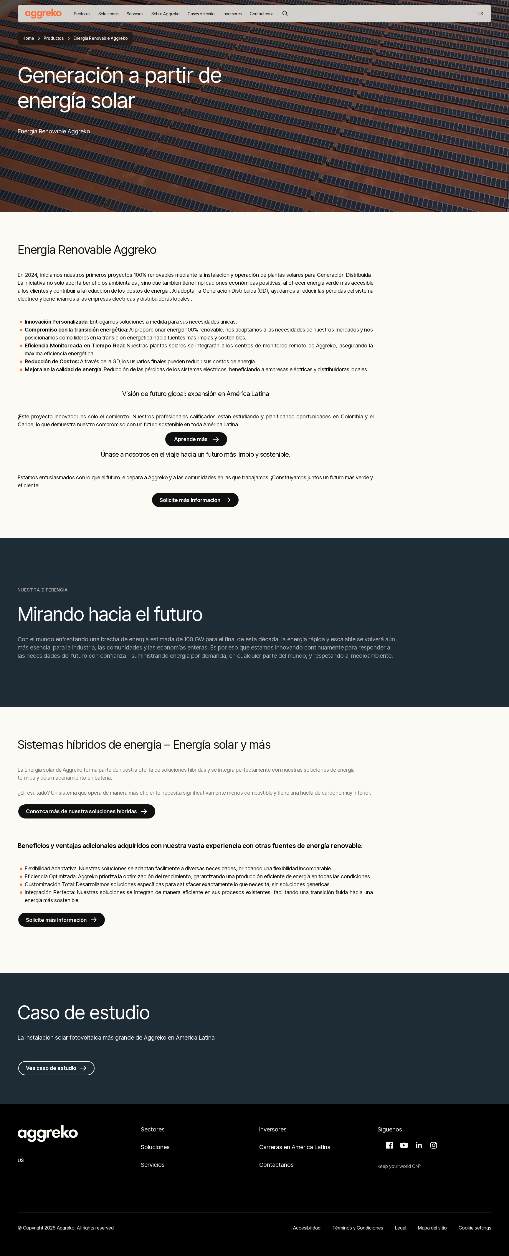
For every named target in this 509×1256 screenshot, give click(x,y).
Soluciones (155, 1147)
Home (28, 38)
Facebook (388, 1145)
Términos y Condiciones (357, 1228)
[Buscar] (285, 13)
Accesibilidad (306, 1228)
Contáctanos (276, 1164)
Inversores (273, 1129)
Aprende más (191, 439)
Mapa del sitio (432, 1228)
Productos (54, 38)
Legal (400, 1228)
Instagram (433, 1145)
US (480, 14)
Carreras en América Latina (294, 1147)
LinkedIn (418, 1145)
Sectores (153, 1129)
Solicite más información (190, 500)
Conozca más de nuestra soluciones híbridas (81, 811)
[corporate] (43, 13)
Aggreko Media (403, 1145)
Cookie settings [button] (475, 1228)
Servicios (153, 1164)
